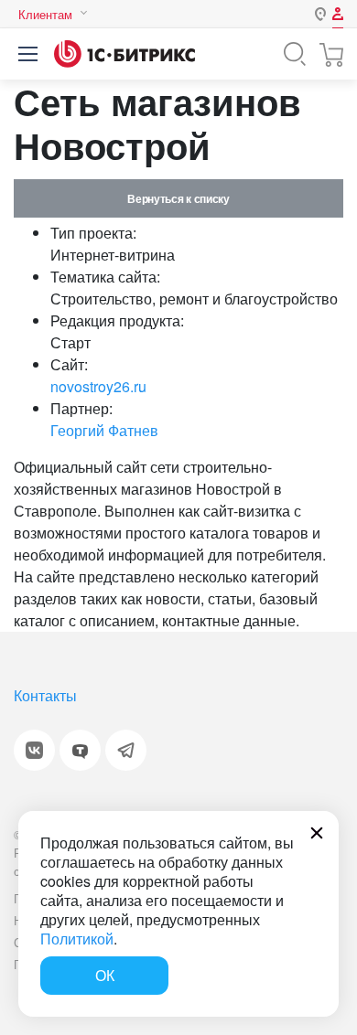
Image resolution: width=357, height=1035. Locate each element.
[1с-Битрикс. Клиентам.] (124, 54)
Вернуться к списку (178, 198)
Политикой (77, 938)
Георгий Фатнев (104, 430)
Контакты (45, 695)
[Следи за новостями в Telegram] (125, 750)
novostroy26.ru (98, 386)
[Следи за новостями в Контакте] (34, 750)
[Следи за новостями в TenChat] (80, 750)
